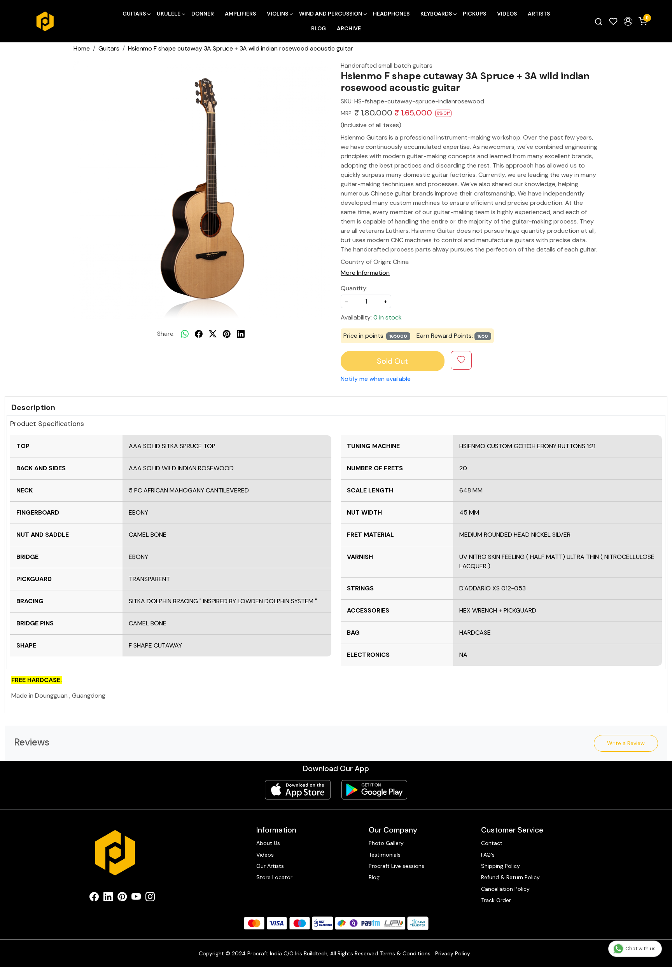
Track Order (496, 900)
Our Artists (270, 865)
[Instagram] (150, 898)
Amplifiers (240, 13)
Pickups (474, 13)
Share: (166, 334)
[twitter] (213, 334)
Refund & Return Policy (510, 877)
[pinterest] (227, 334)
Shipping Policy (500, 865)
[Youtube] (136, 898)
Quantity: (354, 288)
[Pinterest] (122, 898)
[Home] (45, 21)
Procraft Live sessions (396, 865)
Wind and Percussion (330, 13)
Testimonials (385, 854)
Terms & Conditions (405, 953)
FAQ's (488, 854)
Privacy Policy (452, 953)
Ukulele (168, 13)
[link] (598, 21)
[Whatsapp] (185, 334)
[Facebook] (94, 898)
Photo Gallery (386, 843)
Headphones (391, 13)
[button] (628, 21)
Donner (202, 13)
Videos (507, 13)
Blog (318, 28)
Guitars (134, 13)
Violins (277, 13)
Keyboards (436, 13)
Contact (491, 843)
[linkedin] (241, 334)
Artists (539, 13)
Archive (349, 28)
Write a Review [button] (626, 743)
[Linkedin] (108, 898)
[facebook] (199, 334)
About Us (268, 843)
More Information (365, 273)
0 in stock (387, 317)
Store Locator (274, 877)
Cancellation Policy (505, 888)
